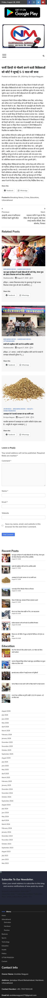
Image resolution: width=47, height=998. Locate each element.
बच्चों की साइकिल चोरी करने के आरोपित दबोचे (18, 344)
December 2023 (7, 836)
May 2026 (5, 723)
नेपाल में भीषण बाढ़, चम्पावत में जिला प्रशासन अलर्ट (25, 600)
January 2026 (6, 738)
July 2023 (5, 855)
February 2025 (7, 781)
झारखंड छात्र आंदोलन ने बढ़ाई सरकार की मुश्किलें (25, 672)
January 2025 (6, 785)
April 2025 (5, 773)
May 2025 (5, 769)
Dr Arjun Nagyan (36, 76)
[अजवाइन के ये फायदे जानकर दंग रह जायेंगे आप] (6, 581)
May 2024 (5, 816)
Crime (26, 197)
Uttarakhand (7, 200)
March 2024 (6, 824)
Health (30, 409)
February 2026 (7, 734)
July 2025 (5, 762)
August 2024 (6, 805)
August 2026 (6, 711)
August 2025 (6, 758)
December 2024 (7, 789)
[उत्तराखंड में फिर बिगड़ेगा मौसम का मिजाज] (6, 592)
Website (5, 513)
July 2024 (5, 809)
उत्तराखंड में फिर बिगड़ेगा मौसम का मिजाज (23, 589)
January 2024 (6, 832)
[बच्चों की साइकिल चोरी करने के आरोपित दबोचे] (6, 569)
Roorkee (7, 930)
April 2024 (5, 820)
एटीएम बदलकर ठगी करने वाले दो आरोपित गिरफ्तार (25, 623)
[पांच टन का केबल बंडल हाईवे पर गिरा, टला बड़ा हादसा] (6, 615)
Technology (5, 942)
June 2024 (5, 812)
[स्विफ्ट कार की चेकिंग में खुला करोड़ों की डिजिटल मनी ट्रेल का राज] (6, 637)
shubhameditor (8, 278)
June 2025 (5, 766)
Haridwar (7, 926)
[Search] (43, 56)
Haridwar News (24, 269)
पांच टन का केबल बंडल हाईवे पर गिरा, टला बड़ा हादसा (25, 611)
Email (5, 502)
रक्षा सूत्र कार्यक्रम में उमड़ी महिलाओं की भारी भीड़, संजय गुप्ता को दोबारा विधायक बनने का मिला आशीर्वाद (23, 273)
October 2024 (6, 797)
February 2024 (7, 828)
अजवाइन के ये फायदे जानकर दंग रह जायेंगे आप (18, 414)
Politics (4, 953)
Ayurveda (7, 409)
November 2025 (7, 746)
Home (4, 915)
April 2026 (5, 727)
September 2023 (7, 848)
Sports (4, 938)
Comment (6, 461)
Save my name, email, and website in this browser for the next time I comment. (22, 525)
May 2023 (5, 863)
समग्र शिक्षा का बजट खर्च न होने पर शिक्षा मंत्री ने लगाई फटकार (28, 684)
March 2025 (6, 777)
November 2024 (7, 793)
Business (5, 934)
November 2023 (7, 840)
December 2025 (7, 742)
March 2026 (6, 731)
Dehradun (7, 922)
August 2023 (6, 851)
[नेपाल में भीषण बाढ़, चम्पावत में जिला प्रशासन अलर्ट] (6, 603)
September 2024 (7, 801)
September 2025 (7, 754)
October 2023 (6, 844)
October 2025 (6, 750)
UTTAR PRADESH (8, 957)
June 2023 (5, 859)
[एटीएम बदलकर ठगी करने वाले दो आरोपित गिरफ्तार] (6, 626)
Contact (4, 961)
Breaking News (16, 197)
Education (34, 197)
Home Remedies (9, 411)
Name (5, 491)
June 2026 (5, 719)
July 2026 (5, 715)
